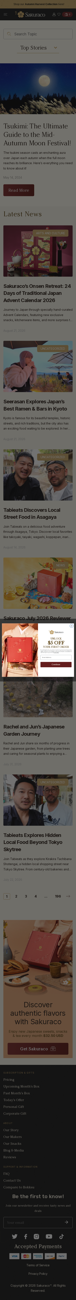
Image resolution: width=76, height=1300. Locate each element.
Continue (56, 664)
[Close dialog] (71, 625)
